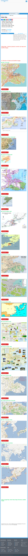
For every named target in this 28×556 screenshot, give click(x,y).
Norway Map (16, 543)
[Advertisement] (14, 8)
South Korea (16, 551)
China (10, 30)
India (15, 549)
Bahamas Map (3, 544)
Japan (18, 550)
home (4, 15)
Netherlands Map (10, 543)
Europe (8, 547)
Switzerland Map (10, 544)
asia (6, 15)
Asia (14, 547)
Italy (8, 551)
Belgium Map (9, 542)
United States (2, 549)
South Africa (16, 545)
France (12, 550)
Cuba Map (2, 545)
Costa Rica (2, 543)
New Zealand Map (17, 542)
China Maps (9, 29)
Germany (9, 550)
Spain (10, 551)
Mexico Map (2, 542)
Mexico (5, 550)
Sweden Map (16, 544)
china (8, 15)
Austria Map (9, 545)
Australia (16, 550)
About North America (3, 547)
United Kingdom (10, 549)
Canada (2, 550)
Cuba (1, 551)
